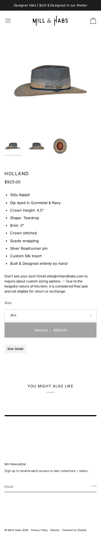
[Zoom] (15, 121)
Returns (54, 530)
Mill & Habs (14, 530)
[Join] (92, 485)
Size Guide (15, 349)
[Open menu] (12, 21)
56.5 (13, 315)
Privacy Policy (39, 530)
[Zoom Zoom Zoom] (50, 81)
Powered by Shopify (74, 530)
